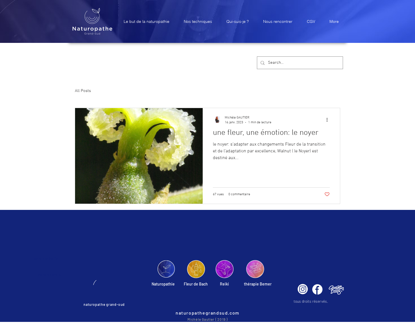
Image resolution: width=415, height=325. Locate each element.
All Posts (83, 90)
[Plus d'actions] (329, 119)
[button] (146, 21)
